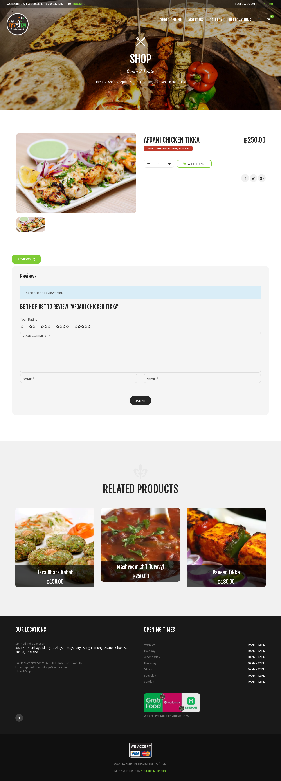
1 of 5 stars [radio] (23, 326)
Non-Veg (146, 82)
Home (99, 82)
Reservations (240, 20)
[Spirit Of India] (18, 24)
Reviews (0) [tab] (26, 259)
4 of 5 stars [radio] (64, 326)
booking (79, 4)
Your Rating (29, 319)
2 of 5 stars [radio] (33, 326)
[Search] (259, 20)
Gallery (216, 20)
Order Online (171, 20)
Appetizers (127, 82)
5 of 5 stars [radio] (84, 326)
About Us (195, 20)
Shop (111, 82)
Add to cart (197, 164)
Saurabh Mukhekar (154, 771)
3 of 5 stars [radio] (47, 326)
